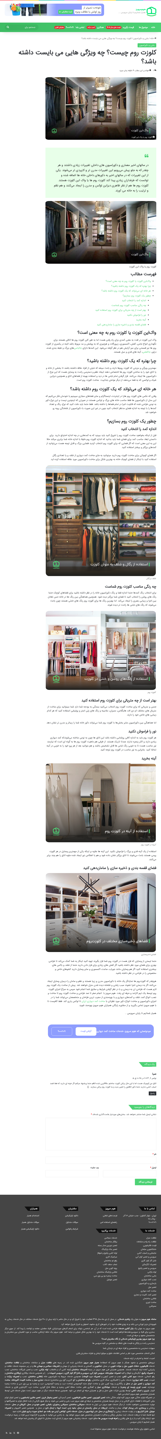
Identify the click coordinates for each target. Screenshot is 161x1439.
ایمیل (153, 1167)
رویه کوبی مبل (111, 1268)
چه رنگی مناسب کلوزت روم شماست (128, 305)
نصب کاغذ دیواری (149, 1279)
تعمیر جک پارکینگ (109, 1249)
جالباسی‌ (78, 348)
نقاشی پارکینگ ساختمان (107, 1272)
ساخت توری (151, 1302)
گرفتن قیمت (86, 1031)
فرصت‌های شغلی (110, 1215)
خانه (153, 27)
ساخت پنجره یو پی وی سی (105, 1275)
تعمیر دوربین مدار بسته (107, 1245)
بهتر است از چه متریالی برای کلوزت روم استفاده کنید (120, 310)
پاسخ (152, 1093)
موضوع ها (143, 27)
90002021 (64, 27)
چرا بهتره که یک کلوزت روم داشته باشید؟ (131, 286)
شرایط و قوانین (72, 1229)
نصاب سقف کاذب (110, 1264)
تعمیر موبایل (112, 1279)
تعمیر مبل (152, 1287)
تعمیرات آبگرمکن (149, 1264)
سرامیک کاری (111, 1257)
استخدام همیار (33, 1215)
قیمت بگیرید (120, 27)
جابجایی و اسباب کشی (146, 1253)
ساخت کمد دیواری (148, 1291)
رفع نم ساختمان (110, 1260)
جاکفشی (146, 352)
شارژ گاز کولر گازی (148, 1260)
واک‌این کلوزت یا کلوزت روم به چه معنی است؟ (128, 281)
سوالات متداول (72, 1222)
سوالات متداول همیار (30, 1222)
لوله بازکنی (151, 1272)
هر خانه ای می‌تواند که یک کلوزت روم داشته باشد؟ (126, 291)
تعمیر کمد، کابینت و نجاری (145, 1294)
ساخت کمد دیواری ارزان (93, 1001)
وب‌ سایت (94, 1167)
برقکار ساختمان (111, 1241)
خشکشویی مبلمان (148, 1249)
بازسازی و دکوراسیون (147, 1283)
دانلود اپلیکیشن (71, 1215)
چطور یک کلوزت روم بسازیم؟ (137, 296)
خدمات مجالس (110, 1238)
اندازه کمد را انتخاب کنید (134, 300)
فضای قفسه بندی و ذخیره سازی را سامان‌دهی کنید (121, 325)
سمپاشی (152, 1306)
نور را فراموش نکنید (136, 315)
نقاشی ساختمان (149, 1298)
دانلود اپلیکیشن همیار (30, 1229)
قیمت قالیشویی (149, 1245)
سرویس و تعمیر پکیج (147, 1268)
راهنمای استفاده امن (108, 1222)
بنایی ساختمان (150, 1275)
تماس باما (80, 27)
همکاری (96, 27)
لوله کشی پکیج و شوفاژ (107, 1253)
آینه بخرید (141, 320)
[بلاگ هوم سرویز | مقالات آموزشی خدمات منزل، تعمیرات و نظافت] (137, 11)
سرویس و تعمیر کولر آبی (146, 1257)
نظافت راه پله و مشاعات (146, 1241)
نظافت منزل (151, 1238)
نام (154, 1154)
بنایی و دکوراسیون (141, 38)
